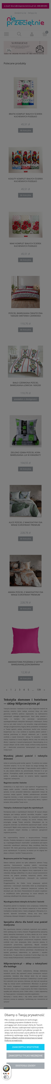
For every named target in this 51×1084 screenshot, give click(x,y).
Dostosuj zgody (26, 1065)
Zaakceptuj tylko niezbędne (25, 1055)
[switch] (6, 1077)
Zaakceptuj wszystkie (25, 1047)
